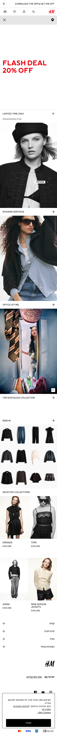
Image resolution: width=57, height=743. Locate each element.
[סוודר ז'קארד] (35, 477)
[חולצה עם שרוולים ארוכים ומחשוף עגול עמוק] (21, 456)
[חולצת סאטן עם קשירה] (35, 456)
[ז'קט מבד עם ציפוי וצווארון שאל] (50, 456)
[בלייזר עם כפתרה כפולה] (7, 477)
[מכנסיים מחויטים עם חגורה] (35, 435)
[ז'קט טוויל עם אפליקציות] (7, 435)
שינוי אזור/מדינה (34, 677)
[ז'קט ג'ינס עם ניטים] (7, 456)
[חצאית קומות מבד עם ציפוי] (50, 477)
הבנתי (28, 723)
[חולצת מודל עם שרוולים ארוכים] (21, 477)
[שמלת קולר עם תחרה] (50, 435)
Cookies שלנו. (44, 712)
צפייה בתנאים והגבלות (12, 119)
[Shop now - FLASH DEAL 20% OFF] (53, 113)
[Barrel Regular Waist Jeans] (21, 435)
